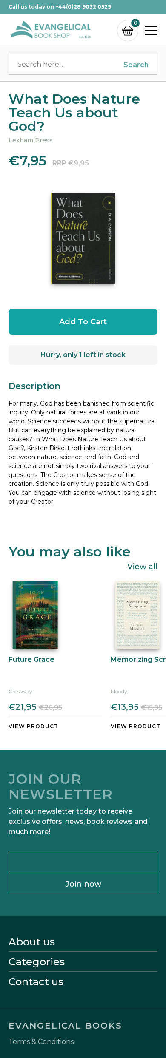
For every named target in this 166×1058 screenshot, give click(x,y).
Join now (83, 884)
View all (142, 566)
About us (32, 942)
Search (136, 65)
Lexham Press (31, 140)
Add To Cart (83, 321)
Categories (37, 962)
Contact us (36, 982)
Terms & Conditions (41, 1041)
